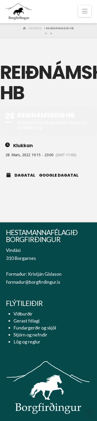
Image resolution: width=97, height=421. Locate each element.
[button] (84, 11)
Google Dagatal (58, 175)
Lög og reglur (26, 341)
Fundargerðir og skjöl (34, 327)
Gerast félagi (26, 321)
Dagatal (24, 175)
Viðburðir (23, 314)
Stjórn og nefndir (30, 334)
